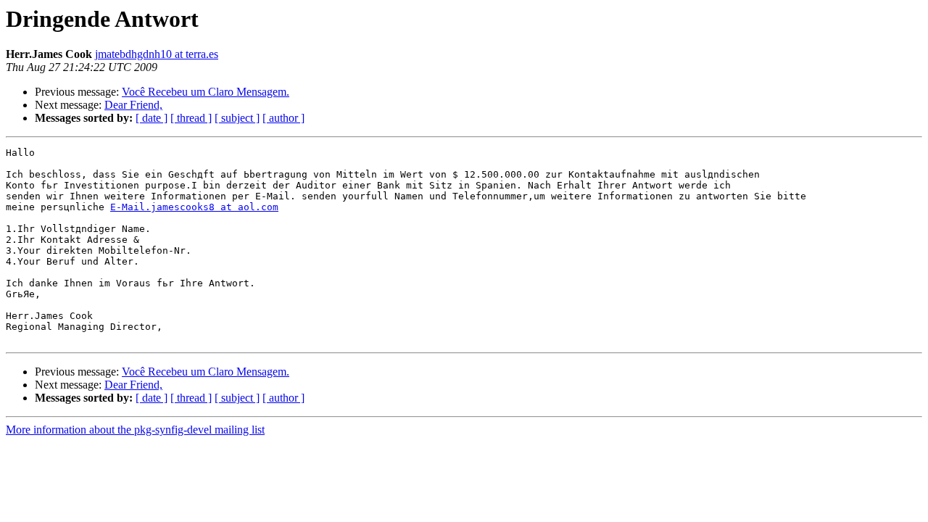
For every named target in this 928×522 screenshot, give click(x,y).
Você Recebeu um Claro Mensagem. (205, 92)
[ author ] (283, 118)
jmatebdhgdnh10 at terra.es (156, 54)
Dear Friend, (133, 105)
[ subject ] (237, 118)
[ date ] (151, 118)
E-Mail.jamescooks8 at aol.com (194, 207)
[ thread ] (191, 118)
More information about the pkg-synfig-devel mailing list (135, 429)
